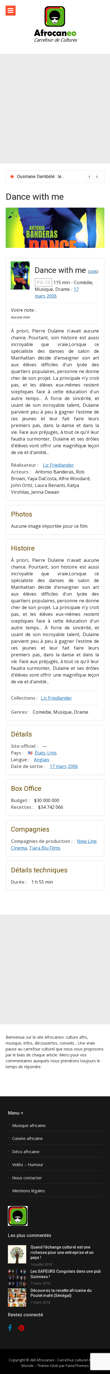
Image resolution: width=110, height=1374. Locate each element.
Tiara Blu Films (44, 848)
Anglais (41, 759)
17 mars (58, 766)
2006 (93, 272)
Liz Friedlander (58, 465)
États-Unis (46, 753)
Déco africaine (25, 1151)
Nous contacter (27, 1177)
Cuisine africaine (27, 1138)
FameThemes (77, 1365)
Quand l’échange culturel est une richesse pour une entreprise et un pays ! (62, 1252)
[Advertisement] (55, 108)
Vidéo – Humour (27, 1164)
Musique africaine (29, 1125)
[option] (58, 177)
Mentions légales (28, 1190)
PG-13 (43, 282)
